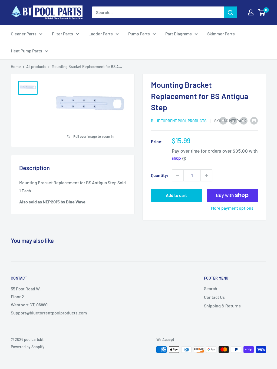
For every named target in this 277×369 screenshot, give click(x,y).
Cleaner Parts (24, 33)
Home (16, 66)
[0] (261, 12)
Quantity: (160, 175)
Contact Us (214, 297)
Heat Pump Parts (26, 50)
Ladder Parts (100, 33)
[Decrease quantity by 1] (177, 175)
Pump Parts (139, 33)
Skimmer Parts (221, 33)
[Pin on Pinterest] (233, 120)
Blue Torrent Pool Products (178, 121)
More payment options (232, 207)
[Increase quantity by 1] (206, 175)
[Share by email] (254, 120)
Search (210, 288)
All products (36, 66)
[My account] (250, 12)
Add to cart (176, 195)
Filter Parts (62, 33)
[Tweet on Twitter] (244, 120)
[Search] (230, 12)
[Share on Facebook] (223, 120)
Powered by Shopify (27, 346)
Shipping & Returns (222, 305)
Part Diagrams (178, 33)
